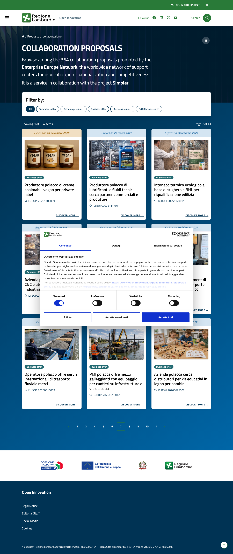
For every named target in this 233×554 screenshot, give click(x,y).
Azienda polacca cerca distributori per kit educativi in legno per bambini (180, 379)
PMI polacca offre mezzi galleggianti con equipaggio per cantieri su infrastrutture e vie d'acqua (115, 381)
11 (155, 426)
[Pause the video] (206, 40)
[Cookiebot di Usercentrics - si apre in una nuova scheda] (175, 234)
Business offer (98, 109)
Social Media (30, 521)
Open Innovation (70, 18)
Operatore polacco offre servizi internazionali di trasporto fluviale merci (51, 379)
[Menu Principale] (7, 18)
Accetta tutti (165, 317)
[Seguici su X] (168, 18)
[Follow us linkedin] (161, 18)
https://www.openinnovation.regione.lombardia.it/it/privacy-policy (124, 286)
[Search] (207, 18)
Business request (122, 109)
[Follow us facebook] (154, 18)
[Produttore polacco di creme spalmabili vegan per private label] (52, 155)
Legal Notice (30, 506)
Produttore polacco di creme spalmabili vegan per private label (49, 189)
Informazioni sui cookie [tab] (168, 245)
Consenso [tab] (65, 245)
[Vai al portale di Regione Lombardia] (40, 17)
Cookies (27, 528)
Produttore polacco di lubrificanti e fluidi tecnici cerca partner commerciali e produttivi (113, 192)
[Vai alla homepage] (23, 36)
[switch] (97, 303)
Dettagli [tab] (116, 245)
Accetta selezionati (116, 317)
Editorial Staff (31, 513)
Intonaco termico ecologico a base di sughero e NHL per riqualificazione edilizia (179, 189)
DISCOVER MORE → (67, 215)
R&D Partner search (149, 109)
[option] (51, 174)
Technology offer (47, 109)
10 (147, 426)
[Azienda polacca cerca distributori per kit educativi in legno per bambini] (181, 344)
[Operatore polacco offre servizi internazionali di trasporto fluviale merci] (52, 344)
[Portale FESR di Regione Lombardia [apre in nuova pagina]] (52, 465)
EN (206, 5)
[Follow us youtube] (176, 18)
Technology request (73, 109)
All (30, 109)
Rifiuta (67, 317)
